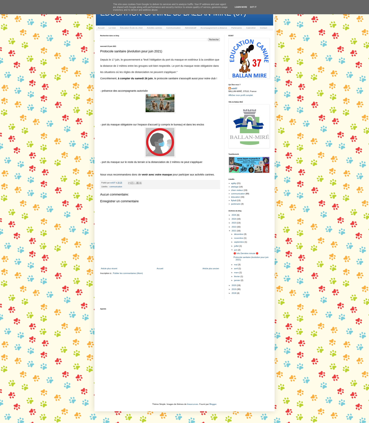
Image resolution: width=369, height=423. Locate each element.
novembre (239, 238)
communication (115, 187)
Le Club (112, 28)
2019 (234, 289)
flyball (233, 200)
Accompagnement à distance (213, 28)
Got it (253, 7)
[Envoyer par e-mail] (129, 183)
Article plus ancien (211, 268)
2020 (234, 285)
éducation (235, 197)
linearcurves (192, 404)
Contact (263, 28)
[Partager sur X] (134, 183)
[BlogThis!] (132, 183)
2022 (234, 227)
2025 (234, 215)
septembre (239, 242)
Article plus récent (109, 268)
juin (236, 250)
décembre (239, 234)
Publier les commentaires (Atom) (128, 273)
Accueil (101, 28)
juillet (236, 246)
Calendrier (251, 28)
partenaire (235, 204)
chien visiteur (237, 190)
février (237, 276)
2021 (234, 231)
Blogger (212, 404)
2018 (234, 293)
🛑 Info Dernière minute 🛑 (246, 253)
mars (236, 272)
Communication (173, 28)
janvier (237, 280)
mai (236, 264)
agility (233, 183)
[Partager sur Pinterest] (140, 183)
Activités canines (154, 28)
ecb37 (234, 88)
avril (236, 268)
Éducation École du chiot (131, 28)
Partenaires (236, 28)
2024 (234, 219)
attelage (234, 187)
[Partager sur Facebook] (137, 183)
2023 (234, 223)
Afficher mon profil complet (240, 95)
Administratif (190, 28)
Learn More (241, 7)
